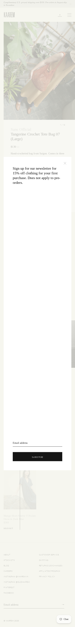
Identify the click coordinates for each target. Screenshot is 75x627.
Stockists (9, 559)
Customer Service (49, 554)
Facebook (9, 592)
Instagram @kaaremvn (16, 576)
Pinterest (9, 587)
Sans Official (21, 129)
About (7, 554)
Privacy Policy (47, 576)
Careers (8, 570)
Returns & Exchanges (50, 565)
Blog (6, 565)
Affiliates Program (49, 570)
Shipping (43, 559)
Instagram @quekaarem (17, 581)
